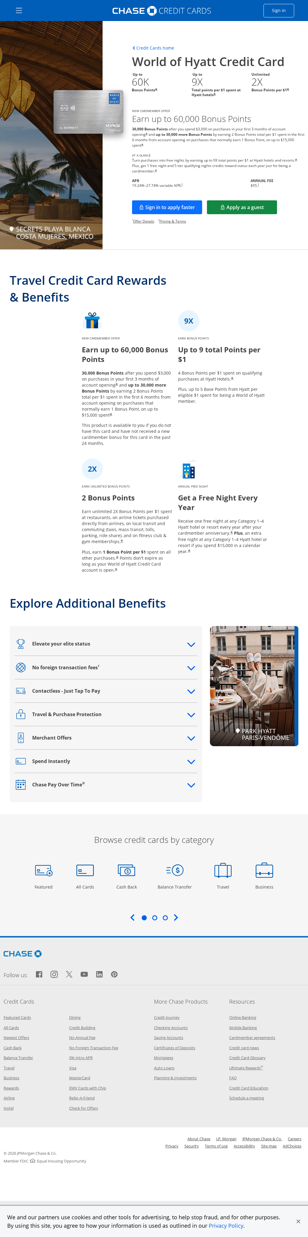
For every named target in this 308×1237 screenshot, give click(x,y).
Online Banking (242, 1017)
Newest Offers (16, 1037)
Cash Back (126, 887)
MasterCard (79, 1077)
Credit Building (82, 1027)
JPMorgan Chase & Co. (262, 1138)
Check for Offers (83, 1108)
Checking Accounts (171, 1027)
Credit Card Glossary (247, 1057)
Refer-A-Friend (82, 1098)
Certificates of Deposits (174, 1047)
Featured (44, 887)
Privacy (171, 1146)
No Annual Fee (82, 1037)
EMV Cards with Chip (87, 1088)
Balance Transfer (175, 887)
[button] (298, 1221)
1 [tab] (144, 917)
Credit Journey (167, 1017)
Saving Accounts (168, 1037)
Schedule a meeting (246, 1098)
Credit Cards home (155, 48)
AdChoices (292, 1146)
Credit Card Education (248, 1088)
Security (191, 1146)
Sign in (283, 10)
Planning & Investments (175, 1077)
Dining (75, 1017)
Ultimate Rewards (246, 1068)
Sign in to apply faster (173, 209)
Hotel (9, 1108)
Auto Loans (164, 1068)
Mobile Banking (243, 1027)
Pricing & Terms (172, 221)
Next (176, 917)
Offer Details (143, 221)
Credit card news (244, 1047)
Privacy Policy (226, 1225)
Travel (225, 887)
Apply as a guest (251, 209)
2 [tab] (154, 917)
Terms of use (216, 1146)
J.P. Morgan (226, 1138)
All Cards (86, 887)
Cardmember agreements (252, 1037)
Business (265, 887)
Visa (72, 1068)
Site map (269, 1146)
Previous (132, 917)
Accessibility (244, 1146)
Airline (9, 1098)
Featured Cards (17, 1017)
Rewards (11, 1088)
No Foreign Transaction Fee (93, 1047)
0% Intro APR (81, 1057)
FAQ (233, 1077)
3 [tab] (165, 917)
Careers (294, 1138)
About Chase (198, 1138)
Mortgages (163, 1057)
